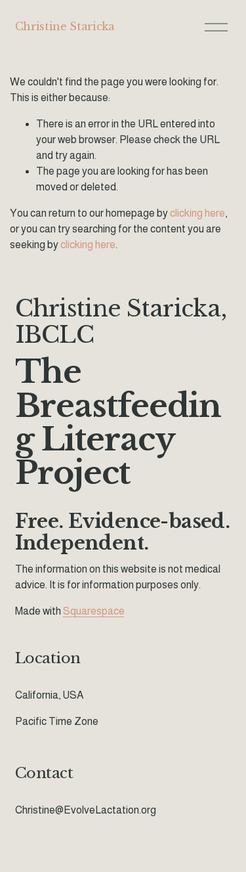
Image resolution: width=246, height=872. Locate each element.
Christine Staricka (65, 26)
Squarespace (94, 611)
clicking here (197, 213)
